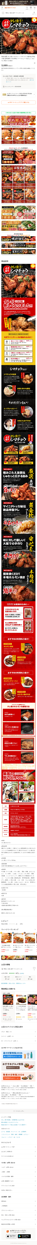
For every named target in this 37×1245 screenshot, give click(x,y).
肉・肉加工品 (24, 1085)
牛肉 (31, 1085)
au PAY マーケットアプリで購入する (18, 102)
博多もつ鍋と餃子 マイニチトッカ (20, 1092)
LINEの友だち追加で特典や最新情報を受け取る (18, 112)
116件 (21, 973)
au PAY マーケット (5, 1085)
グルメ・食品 (16, 1085)
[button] (35, 63)
